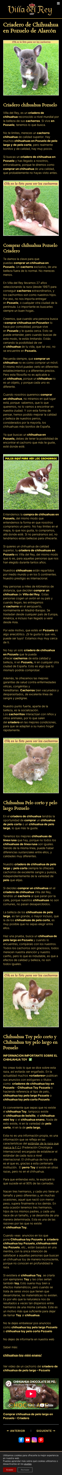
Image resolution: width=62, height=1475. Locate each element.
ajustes (27, 1463)
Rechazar (25, 1470)
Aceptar (9, 1470)
